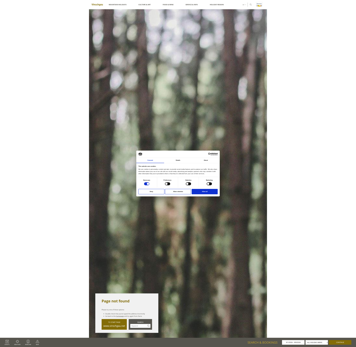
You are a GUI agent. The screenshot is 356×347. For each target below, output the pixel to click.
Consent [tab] (150, 160)
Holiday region (217, 5)
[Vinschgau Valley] (97, 4)
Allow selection (178, 191)
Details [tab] (178, 160)
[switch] (167, 183)
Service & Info (192, 5)
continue (340, 342)
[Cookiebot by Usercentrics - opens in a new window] (209, 154)
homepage (120, 316)
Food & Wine (168, 5)
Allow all (204, 191)
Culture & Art (144, 5)
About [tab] (206, 160)
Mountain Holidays (117, 5)
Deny (151, 191)
